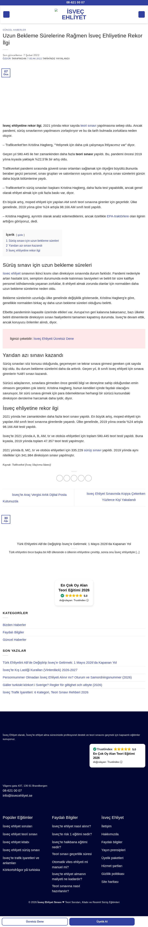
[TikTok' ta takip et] (18, 807)
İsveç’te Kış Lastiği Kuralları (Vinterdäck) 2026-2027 (40, 670)
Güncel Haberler (14, 639)
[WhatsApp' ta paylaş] (59, 478)
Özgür (7, 58)
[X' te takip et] (25, 807)
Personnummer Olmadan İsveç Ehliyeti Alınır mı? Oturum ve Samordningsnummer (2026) (67, 677)
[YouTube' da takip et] (37, 807)
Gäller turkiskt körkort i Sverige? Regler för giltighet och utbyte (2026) (52, 685)
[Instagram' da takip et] (12, 807)
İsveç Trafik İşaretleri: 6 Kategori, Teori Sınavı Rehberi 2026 (45, 692)
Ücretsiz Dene (35, 921)
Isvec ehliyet (12, 273)
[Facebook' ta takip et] (6, 807)
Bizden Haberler (14, 625)
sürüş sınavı (92, 450)
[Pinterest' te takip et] (31, 807)
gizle (20, 234)
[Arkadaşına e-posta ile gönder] (81, 478)
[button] (6, 14)
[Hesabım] (141, 14)
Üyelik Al (102, 921)
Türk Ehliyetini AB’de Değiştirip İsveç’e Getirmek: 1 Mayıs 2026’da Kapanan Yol (60, 662)
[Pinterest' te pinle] (88, 478)
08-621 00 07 (75, 2)
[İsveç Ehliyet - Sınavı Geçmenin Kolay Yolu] (74, 14)
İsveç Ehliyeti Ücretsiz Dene (54, 338)
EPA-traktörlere (118, 216)
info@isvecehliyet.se (17, 795)
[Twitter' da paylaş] (74, 478)
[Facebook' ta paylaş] (67, 478)
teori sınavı (88, 125)
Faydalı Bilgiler (13, 632)
